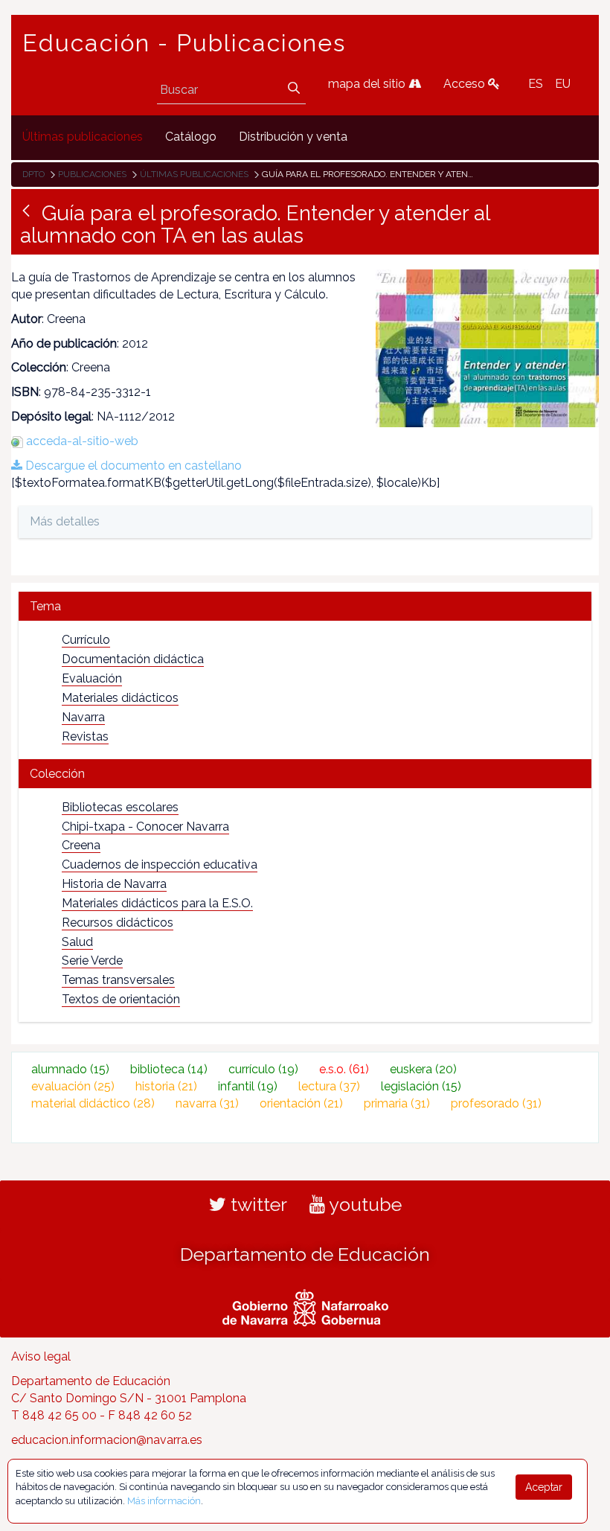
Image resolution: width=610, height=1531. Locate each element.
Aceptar (543, 1487)
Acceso (465, 84)
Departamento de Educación (305, 1254)
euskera (423, 1069)
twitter (256, 1204)
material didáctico (93, 1103)
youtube (363, 1204)
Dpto (33, 174)
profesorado (496, 1103)
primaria (397, 1103)
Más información (164, 1500)
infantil (247, 1086)
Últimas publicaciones (194, 174)
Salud (77, 942)
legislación (421, 1086)
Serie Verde (92, 960)
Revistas (85, 736)
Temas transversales (118, 980)
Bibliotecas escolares (120, 807)
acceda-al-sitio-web (82, 441)
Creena (81, 845)
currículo (263, 1069)
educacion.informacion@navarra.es (106, 1440)
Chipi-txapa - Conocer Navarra (145, 826)
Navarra (83, 717)
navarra (207, 1103)
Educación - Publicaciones (184, 43)
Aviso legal (41, 1356)
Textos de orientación (121, 999)
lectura (329, 1086)
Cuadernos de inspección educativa (159, 864)
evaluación (73, 1086)
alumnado (70, 1069)
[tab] (305, 606)
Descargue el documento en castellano (132, 465)
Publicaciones (92, 174)
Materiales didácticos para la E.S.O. (157, 903)
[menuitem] (82, 137)
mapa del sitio (368, 84)
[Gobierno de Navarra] (305, 1306)
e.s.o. (344, 1069)
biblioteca (169, 1069)
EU (563, 84)
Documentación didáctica (133, 659)
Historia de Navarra (114, 884)
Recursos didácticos (117, 922)
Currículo (86, 640)
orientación (301, 1103)
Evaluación (92, 678)
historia (166, 1086)
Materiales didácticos (120, 698)
